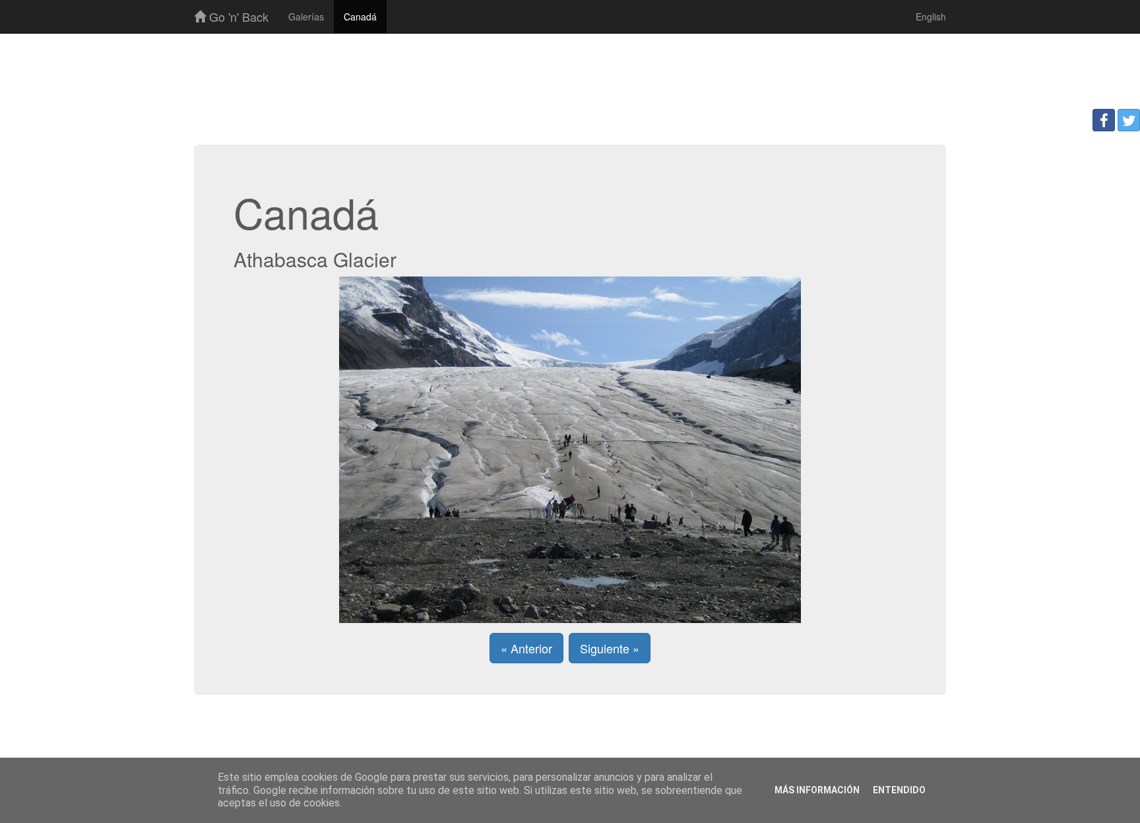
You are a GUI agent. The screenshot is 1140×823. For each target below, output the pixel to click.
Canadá (360, 16)
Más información (817, 790)
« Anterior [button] (526, 648)
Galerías (306, 16)
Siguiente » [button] (609, 648)
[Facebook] (1103, 120)
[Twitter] (1129, 120)
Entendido (899, 790)
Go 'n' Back (237, 16)
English (931, 16)
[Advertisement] (570, 76)
